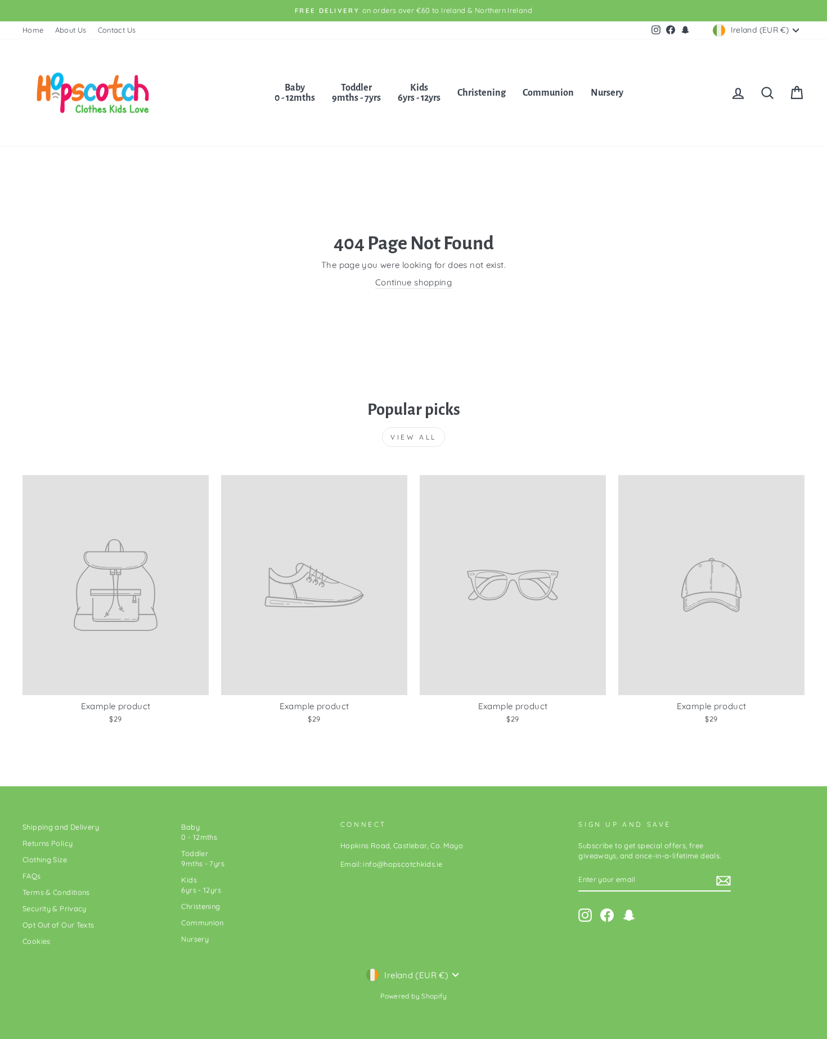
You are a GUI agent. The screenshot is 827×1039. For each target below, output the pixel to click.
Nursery (607, 93)
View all (413, 437)
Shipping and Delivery (61, 826)
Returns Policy (48, 843)
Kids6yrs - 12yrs (419, 93)
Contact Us (117, 29)
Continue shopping (413, 282)
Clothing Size (45, 859)
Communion (548, 93)
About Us (71, 29)
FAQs (32, 875)
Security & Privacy (55, 908)
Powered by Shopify (413, 996)
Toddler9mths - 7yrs (356, 93)
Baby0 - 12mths (295, 93)
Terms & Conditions (56, 892)
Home (33, 29)
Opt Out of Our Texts (59, 924)
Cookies (37, 941)
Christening (481, 93)
